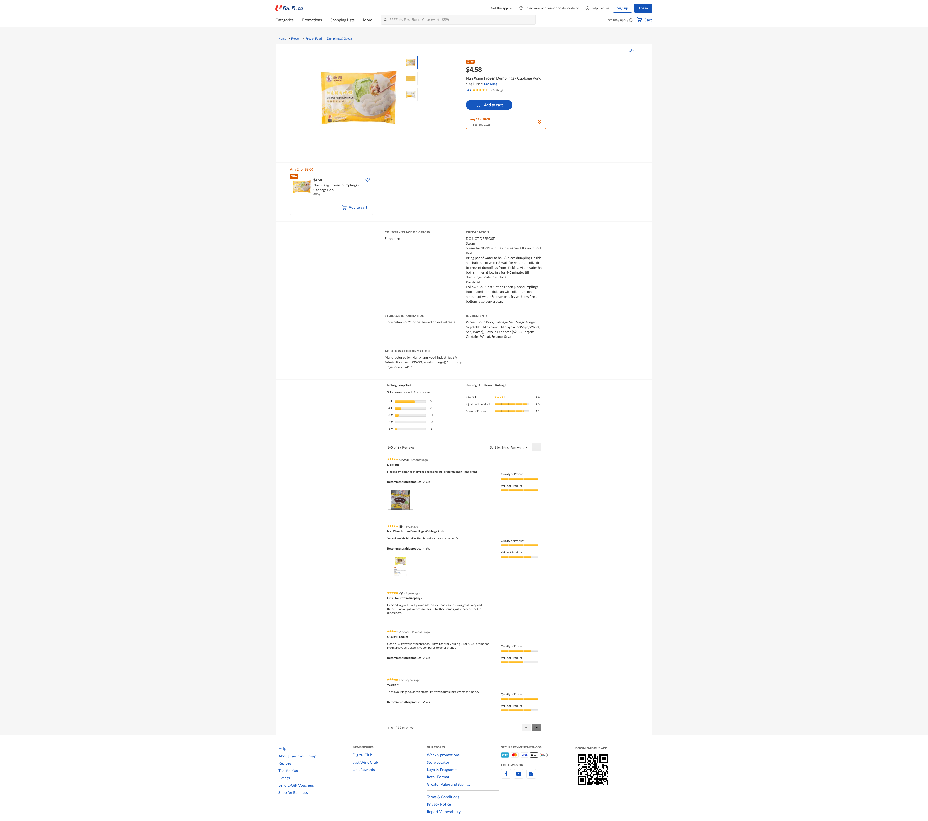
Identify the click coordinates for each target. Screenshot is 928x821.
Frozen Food (313, 38)
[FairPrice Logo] (289, 8)
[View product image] (410, 62)
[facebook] (506, 776)
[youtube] (518, 776)
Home (282, 38)
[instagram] (531, 776)
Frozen (295, 38)
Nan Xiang (490, 84)
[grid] (467, 195)
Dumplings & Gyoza (339, 38)
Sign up (622, 8)
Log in (643, 8)
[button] (631, 20)
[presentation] (400, 499)
